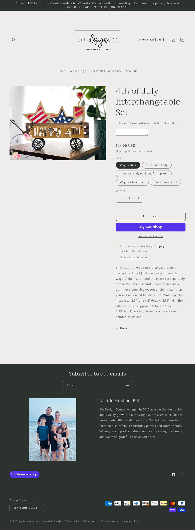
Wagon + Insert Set (132, 182)
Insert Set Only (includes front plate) (144, 173)
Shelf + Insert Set (166, 182)
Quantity (120, 190)
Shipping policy (130, 521)
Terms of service (110, 521)
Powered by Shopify (51, 521)
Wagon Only (128, 165)
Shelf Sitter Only (157, 165)
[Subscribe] (127, 385)
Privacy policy (90, 521)
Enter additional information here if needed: (147, 123)
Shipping (121, 151)
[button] (14, 40)
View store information (134, 257)
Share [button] (123, 328)
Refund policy (72, 521)
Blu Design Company (29, 521)
